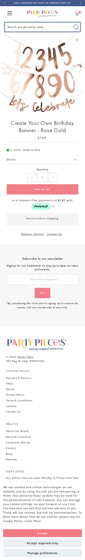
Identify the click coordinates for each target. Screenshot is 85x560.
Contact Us (54, 234)
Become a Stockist (18, 436)
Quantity (42, 169)
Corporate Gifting (18, 442)
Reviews (11, 459)
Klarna (10, 389)
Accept (42, 533)
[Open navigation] (9, 13)
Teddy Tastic (25, 356)
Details (11, 159)
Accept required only (42, 543)
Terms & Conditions (19, 400)
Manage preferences (42, 553)
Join (42, 292)
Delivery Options (32, 234)
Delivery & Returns (19, 378)
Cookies (11, 406)
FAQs (9, 383)
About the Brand (17, 431)
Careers (11, 448)
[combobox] (42, 27)
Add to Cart (42, 189)
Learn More (33, 521)
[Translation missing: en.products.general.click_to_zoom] (77, 40)
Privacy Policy (15, 394)
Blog (9, 453)
